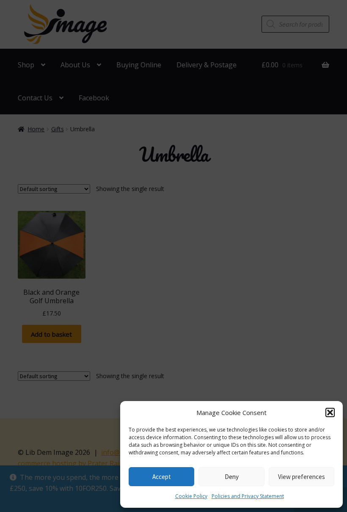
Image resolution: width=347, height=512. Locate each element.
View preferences (301, 477)
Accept (161, 477)
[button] (330, 412)
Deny (232, 477)
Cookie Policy (191, 496)
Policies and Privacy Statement (248, 496)
